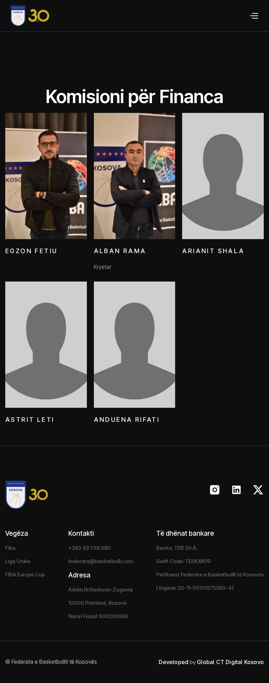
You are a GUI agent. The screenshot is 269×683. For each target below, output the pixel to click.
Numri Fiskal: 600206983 (98, 616)
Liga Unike (17, 561)
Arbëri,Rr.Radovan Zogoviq (100, 589)
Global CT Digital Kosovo (230, 661)
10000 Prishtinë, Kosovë (97, 603)
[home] (25, 15)
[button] (253, 16)
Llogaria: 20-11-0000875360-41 (194, 587)
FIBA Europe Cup (25, 574)
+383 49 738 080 (89, 548)
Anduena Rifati (127, 419)
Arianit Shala (213, 251)
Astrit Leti (29, 419)
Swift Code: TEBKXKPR (183, 561)
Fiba (10, 548)
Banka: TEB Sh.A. (176, 548)
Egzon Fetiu (31, 251)
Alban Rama (120, 251)
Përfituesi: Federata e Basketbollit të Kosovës (210, 574)
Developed (173, 661)
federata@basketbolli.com (100, 561)
